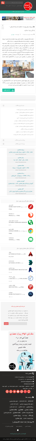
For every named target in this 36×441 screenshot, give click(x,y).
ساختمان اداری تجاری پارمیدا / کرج (25, 118)
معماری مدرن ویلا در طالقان (27, 129)
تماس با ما (8, 6)
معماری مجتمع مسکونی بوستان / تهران (24, 126)
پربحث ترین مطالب (14, 144)
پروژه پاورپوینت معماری (28, 418)
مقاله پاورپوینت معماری (27, 412)
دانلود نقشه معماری (14, 404)
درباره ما (14, 6)
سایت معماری (22, 407)
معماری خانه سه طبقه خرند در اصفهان (24, 131)
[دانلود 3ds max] (30, 262)
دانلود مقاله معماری (14, 401)
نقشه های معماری (7, 412)
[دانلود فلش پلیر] (30, 206)
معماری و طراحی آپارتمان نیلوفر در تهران (23, 120)
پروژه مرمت (24, 415)
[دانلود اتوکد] (30, 254)
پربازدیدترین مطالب (14, 140)
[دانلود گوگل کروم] (30, 230)
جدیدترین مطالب (13, 105)
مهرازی (12, 34)
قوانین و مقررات (9, 426)
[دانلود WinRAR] (30, 239)
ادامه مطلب (7, 90)
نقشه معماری (16, 412)
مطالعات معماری (29, 410)
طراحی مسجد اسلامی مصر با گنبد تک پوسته (23, 134)
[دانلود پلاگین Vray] (30, 278)
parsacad (30, 401)
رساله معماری (29, 407)
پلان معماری (19, 418)
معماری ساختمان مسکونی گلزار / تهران (24, 112)
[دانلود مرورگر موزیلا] (30, 215)
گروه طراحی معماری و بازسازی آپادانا (25, 109)
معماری (20, 410)
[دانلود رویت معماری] (30, 269)
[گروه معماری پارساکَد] (30, 8)
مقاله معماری (13, 410)
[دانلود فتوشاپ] (30, 294)
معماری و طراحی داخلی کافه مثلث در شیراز (23, 123)
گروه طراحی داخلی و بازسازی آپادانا (18, 433)
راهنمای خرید (19, 426)
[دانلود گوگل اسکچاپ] (30, 287)
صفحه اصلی (19, 6)
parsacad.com (23, 401)
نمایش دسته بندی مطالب (18, 12)
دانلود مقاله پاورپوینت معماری (26, 404)
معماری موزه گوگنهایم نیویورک (26, 115)
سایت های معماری (13, 406)
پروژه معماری (17, 415)
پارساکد (31, 415)
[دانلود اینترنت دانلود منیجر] (30, 222)
